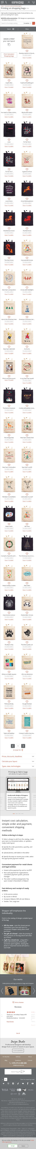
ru (2, 1079)
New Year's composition (9, 290)
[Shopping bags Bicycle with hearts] (27, 100)
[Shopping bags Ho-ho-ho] (27, 337)
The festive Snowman (9, 408)
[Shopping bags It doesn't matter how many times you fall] (27, 721)
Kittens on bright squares (9, 674)
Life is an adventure (27, 674)
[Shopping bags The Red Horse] (27, 218)
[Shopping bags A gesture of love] (27, 159)
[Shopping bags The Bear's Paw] (9, 632)
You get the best (27, 704)
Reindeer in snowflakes (9, 497)
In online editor (27, 55)
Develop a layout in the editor (27, 53)
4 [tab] (22, 814)
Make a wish (8, 526)
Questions (18, 1060)
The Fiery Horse (9, 260)
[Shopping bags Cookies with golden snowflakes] (27, 396)
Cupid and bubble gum (27, 83)
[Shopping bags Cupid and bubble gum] (27, 71)
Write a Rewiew (19, 1002)
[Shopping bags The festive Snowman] (9, 396)
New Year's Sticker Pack (27, 437)
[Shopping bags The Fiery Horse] (9, 248)
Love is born (8, 201)
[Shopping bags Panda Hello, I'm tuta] (27, 603)
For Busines (6, 1057)
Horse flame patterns (27, 201)
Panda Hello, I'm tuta (27, 615)
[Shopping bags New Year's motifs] (27, 455)
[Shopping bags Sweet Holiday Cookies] (9, 573)
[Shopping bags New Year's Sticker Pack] (27, 425)
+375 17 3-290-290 (12, 1104)
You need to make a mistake (9, 112)
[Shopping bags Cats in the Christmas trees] (9, 307)
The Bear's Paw (9, 645)
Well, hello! (27, 585)
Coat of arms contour (9, 615)
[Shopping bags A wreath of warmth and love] (9, 544)
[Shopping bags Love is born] (9, 189)
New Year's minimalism (9, 467)
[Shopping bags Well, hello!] (27, 573)
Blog (6, 1060)
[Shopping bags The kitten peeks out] (27, 632)
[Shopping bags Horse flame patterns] (27, 189)
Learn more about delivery (24, 1125)
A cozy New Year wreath (27, 378)
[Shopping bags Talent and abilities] (9, 721)
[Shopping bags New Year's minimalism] (9, 455)
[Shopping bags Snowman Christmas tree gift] (27, 307)
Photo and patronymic (8, 378)
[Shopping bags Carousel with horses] (27, 248)
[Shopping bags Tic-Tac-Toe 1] (9, 159)
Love (9, 142)
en (5, 1079)
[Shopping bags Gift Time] (27, 514)
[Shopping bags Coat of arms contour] (9, 603)
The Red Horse (27, 231)
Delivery (18, 1057)
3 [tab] (19, 814)
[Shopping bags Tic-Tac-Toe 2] (27, 130)
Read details (10, 1022)
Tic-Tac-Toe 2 (27, 142)
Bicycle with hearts (27, 112)
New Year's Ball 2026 (9, 349)
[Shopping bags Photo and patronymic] (9, 366)
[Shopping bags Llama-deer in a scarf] (27, 484)
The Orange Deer (9, 437)
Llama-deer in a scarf (27, 497)
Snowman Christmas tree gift (27, 319)
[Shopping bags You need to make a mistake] (9, 100)
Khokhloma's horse (8, 231)
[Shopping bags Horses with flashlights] (27, 277)
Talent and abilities (9, 733)
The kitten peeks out (27, 645)
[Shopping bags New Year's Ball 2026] (9, 337)
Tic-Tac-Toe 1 (9, 171)
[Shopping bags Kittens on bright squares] (9, 662)
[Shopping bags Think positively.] (9, 691)
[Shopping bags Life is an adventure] (27, 662)
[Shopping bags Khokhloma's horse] (9, 218)
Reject (23, 1146)
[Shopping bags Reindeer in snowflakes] (9, 484)
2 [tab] (17, 814)
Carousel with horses (27, 260)
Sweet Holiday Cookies (8, 585)
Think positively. (9, 704)
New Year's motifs (27, 467)
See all (18, 1033)
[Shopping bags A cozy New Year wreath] (27, 366)
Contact (30, 1060)
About (30, 1057)
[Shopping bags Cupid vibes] (9, 71)
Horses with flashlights (27, 290)
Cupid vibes (9, 83)
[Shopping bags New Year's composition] (9, 277)
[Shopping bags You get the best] (27, 691)
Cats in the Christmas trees (9, 319)
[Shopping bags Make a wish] (9, 514)
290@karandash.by (18, 1065)
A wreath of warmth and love (9, 556)
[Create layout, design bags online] (27, 41)
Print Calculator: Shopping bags (9, 55)
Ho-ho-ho (27, 349)
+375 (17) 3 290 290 (19, 1063)
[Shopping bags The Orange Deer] (9, 425)
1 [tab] (14, 814)
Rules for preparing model (27, 1079)
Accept (13, 1146)
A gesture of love (27, 171)
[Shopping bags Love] (9, 130)
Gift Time (27, 526)
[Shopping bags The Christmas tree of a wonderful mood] (27, 544)
